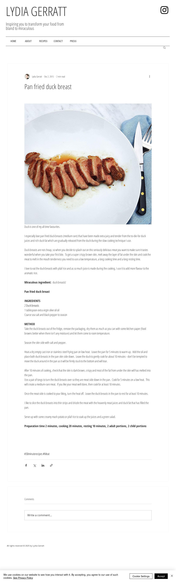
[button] (164, 47)
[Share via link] (51, 465)
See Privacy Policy (23, 577)
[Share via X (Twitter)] (34, 465)
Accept (161, 576)
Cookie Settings (141, 576)
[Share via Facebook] (26, 465)
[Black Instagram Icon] (164, 10)
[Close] (172, 576)
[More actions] (149, 76)
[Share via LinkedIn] (43, 465)
